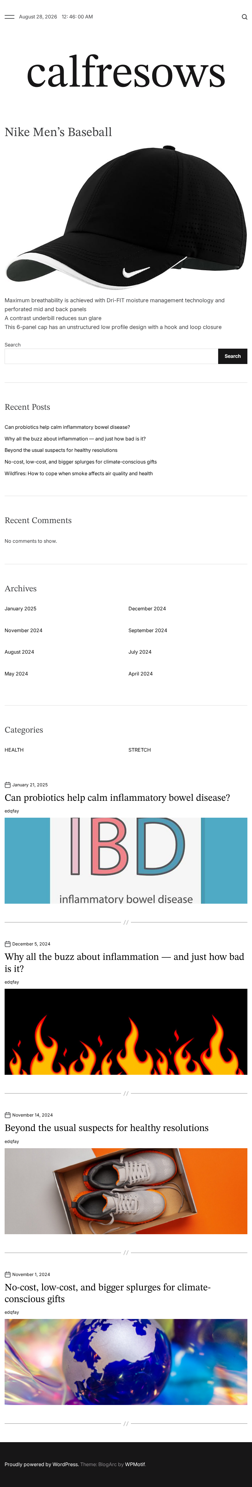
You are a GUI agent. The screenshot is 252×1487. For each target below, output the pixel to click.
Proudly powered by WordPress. (42, 1464)
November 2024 (23, 630)
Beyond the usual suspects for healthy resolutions (61, 450)
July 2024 (140, 652)
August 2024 (19, 652)
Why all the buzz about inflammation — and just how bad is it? (75, 439)
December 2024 (147, 608)
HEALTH (14, 750)
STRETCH (139, 750)
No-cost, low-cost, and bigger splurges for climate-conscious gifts (81, 462)
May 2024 (16, 674)
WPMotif (135, 1464)
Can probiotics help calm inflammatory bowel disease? (67, 427)
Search (13, 345)
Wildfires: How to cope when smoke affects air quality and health (79, 473)
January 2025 (20, 608)
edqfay (12, 811)
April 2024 (140, 674)
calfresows (126, 74)
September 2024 (147, 630)
